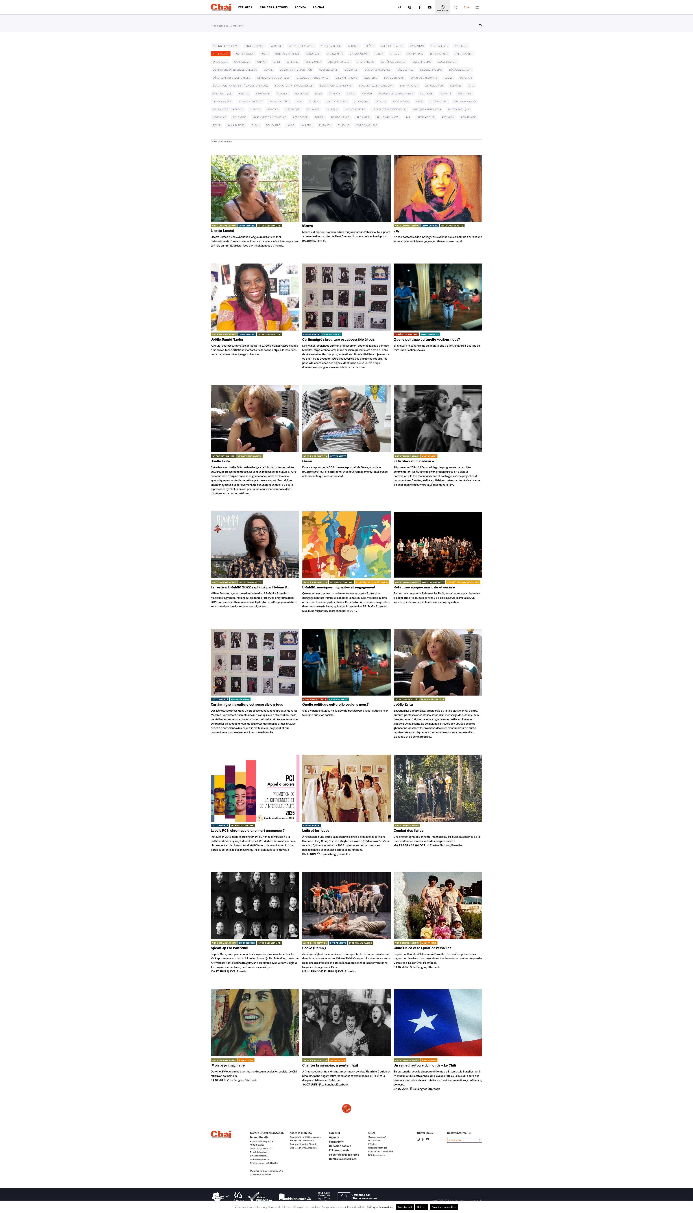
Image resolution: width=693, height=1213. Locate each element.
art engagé (220, 53)
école (448, 77)
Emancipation (409, 85)
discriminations (346, 77)
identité (445, 93)
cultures (351, 69)
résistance (468, 117)
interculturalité (250, 101)
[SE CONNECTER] (443, 7)
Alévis (370, 46)
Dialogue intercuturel (312, 77)
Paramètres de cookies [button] (444, 1207)
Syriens (306, 125)
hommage (426, 93)
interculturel (279, 101)
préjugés (363, 117)
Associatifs (335, 53)
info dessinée (222, 101)
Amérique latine (392, 46)
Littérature (438, 101)
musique (332, 109)
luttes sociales (465, 101)
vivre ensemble (366, 125)
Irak (299, 101)
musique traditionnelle (389, 109)
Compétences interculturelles (235, 69)
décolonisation (459, 69)
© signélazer (476, 866)
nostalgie (219, 117)
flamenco (301, 93)
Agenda (300, 7)
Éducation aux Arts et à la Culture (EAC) (240, 85)
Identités (464, 93)
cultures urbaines (378, 69)
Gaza (318, 93)
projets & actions (274, 7)
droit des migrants (424, 77)
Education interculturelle (294, 85)
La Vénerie (361, 101)
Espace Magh (434, 85)
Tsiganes (325, 125)
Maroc (255, 109)
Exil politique (222, 93)
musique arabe (355, 109)
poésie (319, 117)
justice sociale (336, 101)
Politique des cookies (380, 1207)
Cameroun (220, 61)
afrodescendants (301, 46)
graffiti (334, 93)
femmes (282, 93)
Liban (419, 101)
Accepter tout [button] (405, 1207)
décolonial (405, 69)
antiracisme (439, 46)
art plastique (245, 53)
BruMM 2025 (415, 53)
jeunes (314, 101)
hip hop (367, 93)
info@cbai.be (263, 817)
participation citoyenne (270, 117)
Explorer (245, 7)
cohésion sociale (393, 61)
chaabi (261, 61)
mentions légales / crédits (448, 866)
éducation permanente (336, 85)
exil (471, 85)
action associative (225, 46)
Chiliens (292, 61)
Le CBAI (318, 7)
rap (408, 117)
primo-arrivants (387, 117)
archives (461, 46)
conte (268, 69)
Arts (264, 53)
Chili (277, 61)
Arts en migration (287, 53)
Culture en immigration (296, 69)
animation (417, 46)
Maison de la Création (228, 109)
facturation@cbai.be (259, 824)
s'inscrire (455, 805)
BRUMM (395, 53)
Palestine (239, 117)
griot (351, 93)
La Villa (381, 101)
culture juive (328, 69)
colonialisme (422, 61)
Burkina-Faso (439, 53)
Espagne (455, 85)
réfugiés (448, 117)
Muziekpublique (459, 109)
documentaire (394, 77)
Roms (216, 125)
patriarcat (300, 117)
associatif (313, 53)
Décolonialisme (431, 69)
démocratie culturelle (273, 77)
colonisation (447, 61)
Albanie (353, 46)
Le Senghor (401, 101)
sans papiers (236, 125)
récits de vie (426, 117)
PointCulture (340, 117)
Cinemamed (313, 61)
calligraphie (463, 53)
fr (465, 7)
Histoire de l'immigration (396, 93)
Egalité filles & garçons (376, 85)
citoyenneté (365, 61)
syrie (290, 125)
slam (255, 125)
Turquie (343, 125)
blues (379, 53)
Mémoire (272, 109)
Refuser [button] (421, 1207)
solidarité (273, 125)
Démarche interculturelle (231, 77)
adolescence (255, 46)
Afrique (276, 46)
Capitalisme (242, 61)
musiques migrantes (427, 109)
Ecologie (466, 77)
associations (359, 53)
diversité (370, 77)
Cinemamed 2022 (339, 61)
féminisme (263, 93)
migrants (313, 109)
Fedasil (244, 93)
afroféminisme (331, 46)
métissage (293, 109)
